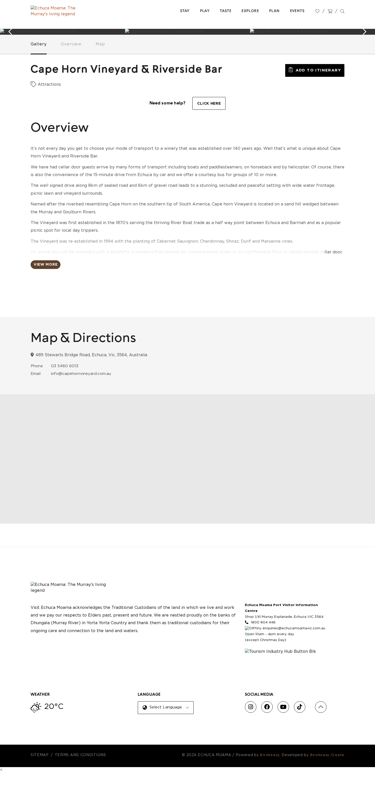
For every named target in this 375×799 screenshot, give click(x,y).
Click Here (209, 103)
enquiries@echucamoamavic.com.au (293, 628)
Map (100, 44)
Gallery (39, 44)
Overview (71, 44)
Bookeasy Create (327, 755)
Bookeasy (270, 755)
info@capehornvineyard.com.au (81, 374)
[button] (314, 70)
